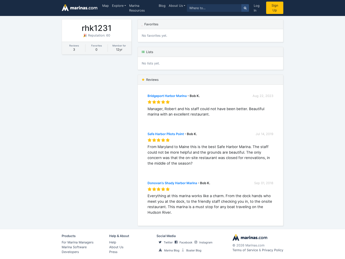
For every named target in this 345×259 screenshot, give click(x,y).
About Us (176, 6)
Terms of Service (245, 250)
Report (268, 120)
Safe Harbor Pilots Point (166, 134)
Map (105, 6)
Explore (118, 6)
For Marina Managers (77, 242)
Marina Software (74, 247)
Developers (70, 252)
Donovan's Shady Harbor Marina (172, 183)
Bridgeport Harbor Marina (167, 96)
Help (112, 242)
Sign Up (275, 7)
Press (113, 252)
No (186, 120)
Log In (257, 8)
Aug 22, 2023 (263, 96)
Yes (177, 120)
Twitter (168, 242)
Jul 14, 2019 (264, 134)
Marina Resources (137, 8)
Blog (162, 6)
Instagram (205, 242)
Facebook (185, 242)
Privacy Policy (272, 250)
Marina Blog (171, 250)
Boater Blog (193, 250)
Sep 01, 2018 (263, 183)
